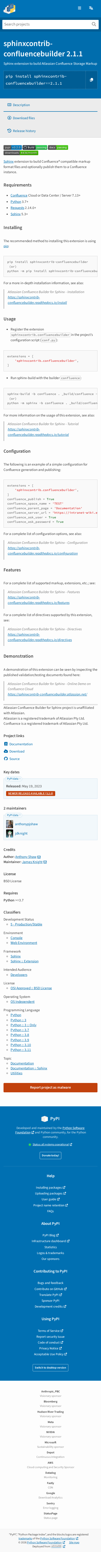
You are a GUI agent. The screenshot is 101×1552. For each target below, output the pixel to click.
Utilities (16, 1073)
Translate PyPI (48, 1295)
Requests (17, 207)
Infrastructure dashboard (49, 1241)
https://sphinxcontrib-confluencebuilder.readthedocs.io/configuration (43, 550)
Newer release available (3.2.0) (30, 794)
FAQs (50, 1211)
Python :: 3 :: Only (23, 1025)
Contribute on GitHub (49, 1289)
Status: (51, 1145)
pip (6, 246)
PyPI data (12, 779)
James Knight (32, 861)
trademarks (25, 1539)
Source (14, 758)
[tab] (50, 105)
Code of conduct (49, 1342)
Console (17, 937)
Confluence (19, 195)
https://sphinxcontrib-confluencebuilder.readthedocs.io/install (37, 300)
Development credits (49, 1306)
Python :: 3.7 (20, 1029)
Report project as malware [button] (50, 1087)
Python (16, 201)
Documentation (21, 744)
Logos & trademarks (50, 1253)
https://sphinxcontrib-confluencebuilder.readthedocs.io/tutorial (38, 432)
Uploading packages (48, 1193)
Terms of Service (49, 1331)
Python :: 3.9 (20, 1040)
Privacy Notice (48, 1348)
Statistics (50, 1247)
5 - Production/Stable (26, 924)
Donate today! (50, 1156)
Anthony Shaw (25, 856)
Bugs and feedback (50, 1283)
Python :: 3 (18, 1020)
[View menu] (79, 8)
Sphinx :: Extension (25, 961)
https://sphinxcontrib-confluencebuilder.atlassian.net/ (47, 694)
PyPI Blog (49, 1235)
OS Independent (23, 1001)
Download (16, 751)
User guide (49, 1199)
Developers (19, 974)
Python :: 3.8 (20, 1034)
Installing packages (49, 1187)
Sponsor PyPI (50, 1300)
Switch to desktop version (50, 1368)
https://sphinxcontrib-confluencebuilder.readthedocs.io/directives (40, 637)
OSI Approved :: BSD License (31, 988)
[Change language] (91, 8)
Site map (74, 1543)
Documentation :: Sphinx (29, 1068)
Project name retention (48, 1205)
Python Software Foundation (57, 1539)
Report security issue (50, 1336)
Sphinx (9, 161)
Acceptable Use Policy (48, 1354)
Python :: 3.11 (21, 1049)
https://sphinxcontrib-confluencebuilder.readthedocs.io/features (39, 600)
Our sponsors (50, 1259)
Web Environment (24, 942)
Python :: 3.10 (21, 1044)
